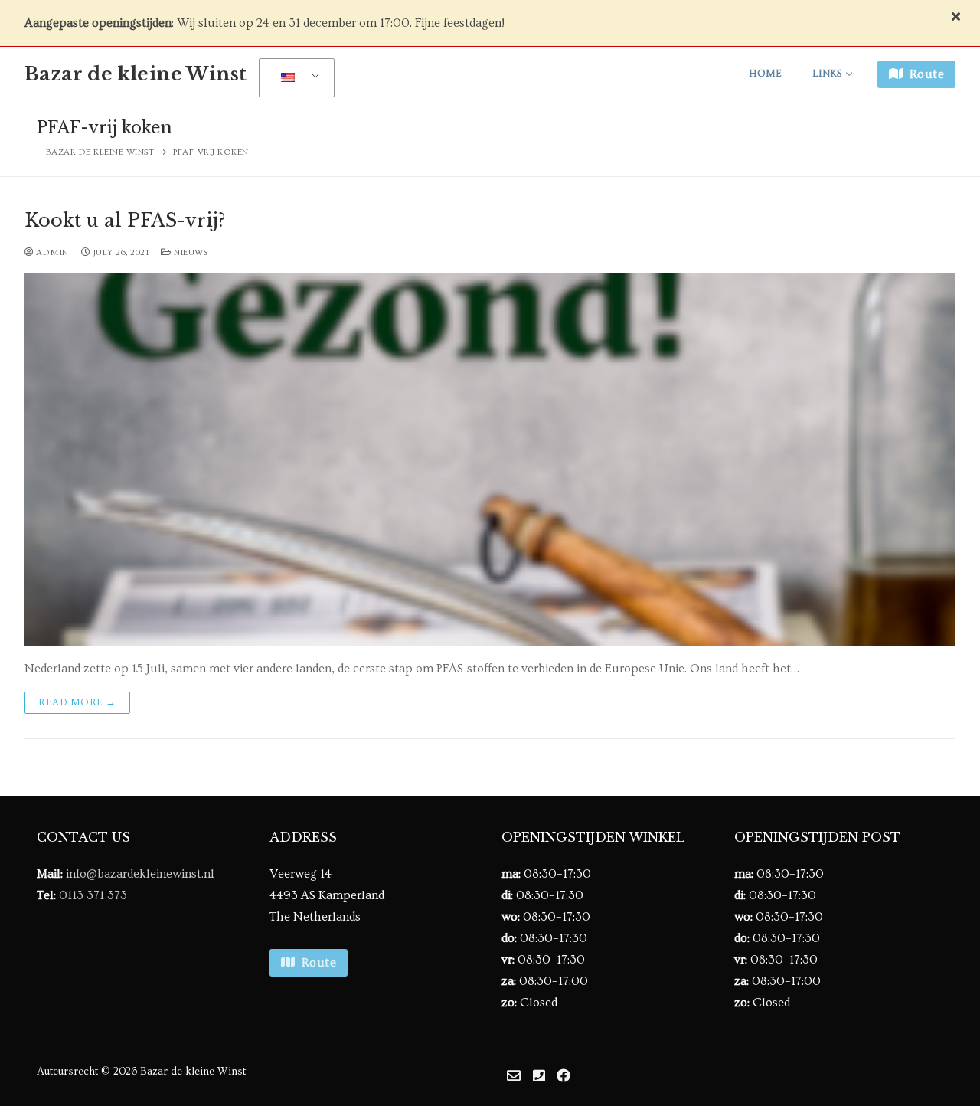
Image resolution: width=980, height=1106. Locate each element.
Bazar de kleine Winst (135, 74)
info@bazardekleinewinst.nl (140, 874)
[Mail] (513, 1075)
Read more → (77, 702)
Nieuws (189, 252)
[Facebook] (563, 1075)
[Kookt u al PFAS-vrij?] (490, 459)
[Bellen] (538, 1075)
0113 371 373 (93, 895)
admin (51, 252)
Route (925, 74)
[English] (294, 78)
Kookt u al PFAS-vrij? (124, 220)
